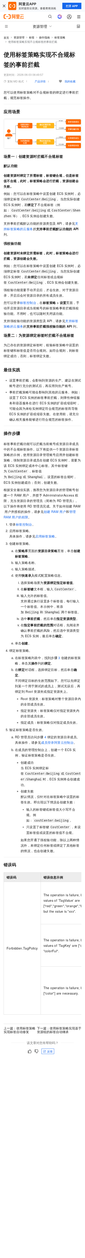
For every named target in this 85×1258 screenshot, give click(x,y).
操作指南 (44, 37)
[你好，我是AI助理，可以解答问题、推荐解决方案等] (59, 16)
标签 (31, 37)
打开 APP (72, 6)
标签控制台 (28, 302)
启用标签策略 (45, 536)
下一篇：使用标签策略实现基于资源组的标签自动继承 (59, 1030)
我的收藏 (70, 81)
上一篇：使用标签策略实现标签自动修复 (19, 1030)
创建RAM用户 (55, 511)
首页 (6, 37)
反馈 (50, 1051)
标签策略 (59, 37)
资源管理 (19, 37)
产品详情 (40, 81)
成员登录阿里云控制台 (57, 742)
